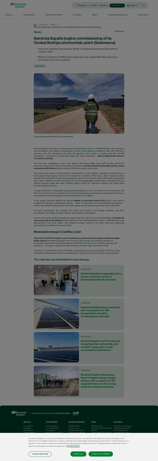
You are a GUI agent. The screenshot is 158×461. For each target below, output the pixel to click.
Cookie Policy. (73, 446)
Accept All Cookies (101, 454)
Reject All (78, 454)
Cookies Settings (40, 454)
